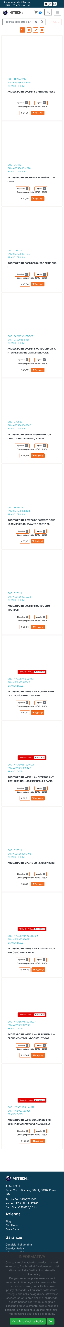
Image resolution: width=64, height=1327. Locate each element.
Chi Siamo (11, 1225)
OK (50, 1321)
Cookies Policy (14, 1248)
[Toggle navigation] (57, 12)
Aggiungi (38, 113)
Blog (8, 1221)
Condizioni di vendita (18, 1244)
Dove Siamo (13, 1229)
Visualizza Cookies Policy (28, 1321)
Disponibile (21, 103)
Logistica (40, 103)
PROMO (54, 21)
